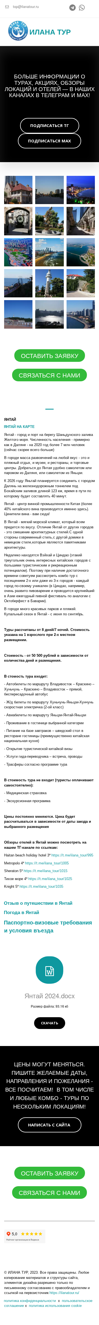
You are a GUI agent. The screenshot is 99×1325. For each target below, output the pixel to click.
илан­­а (43, 32)
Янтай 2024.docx (49, 995)
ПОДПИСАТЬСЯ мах (49, 140)
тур (64, 32)
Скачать (49, 1022)
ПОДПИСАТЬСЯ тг (49, 125)
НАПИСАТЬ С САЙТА (49, 1124)
